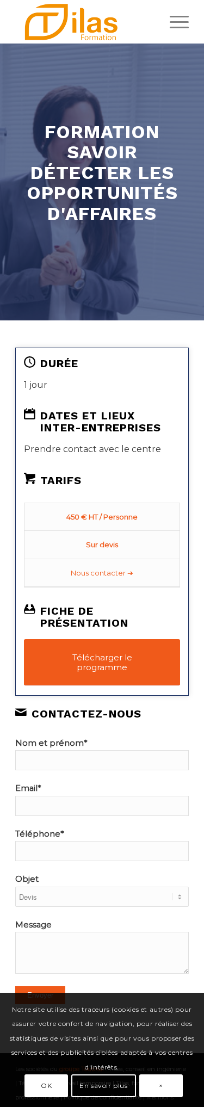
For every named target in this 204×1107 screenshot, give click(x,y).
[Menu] (174, 22)
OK (46, 1085)
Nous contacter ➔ (102, 572)
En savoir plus (103, 1085)
